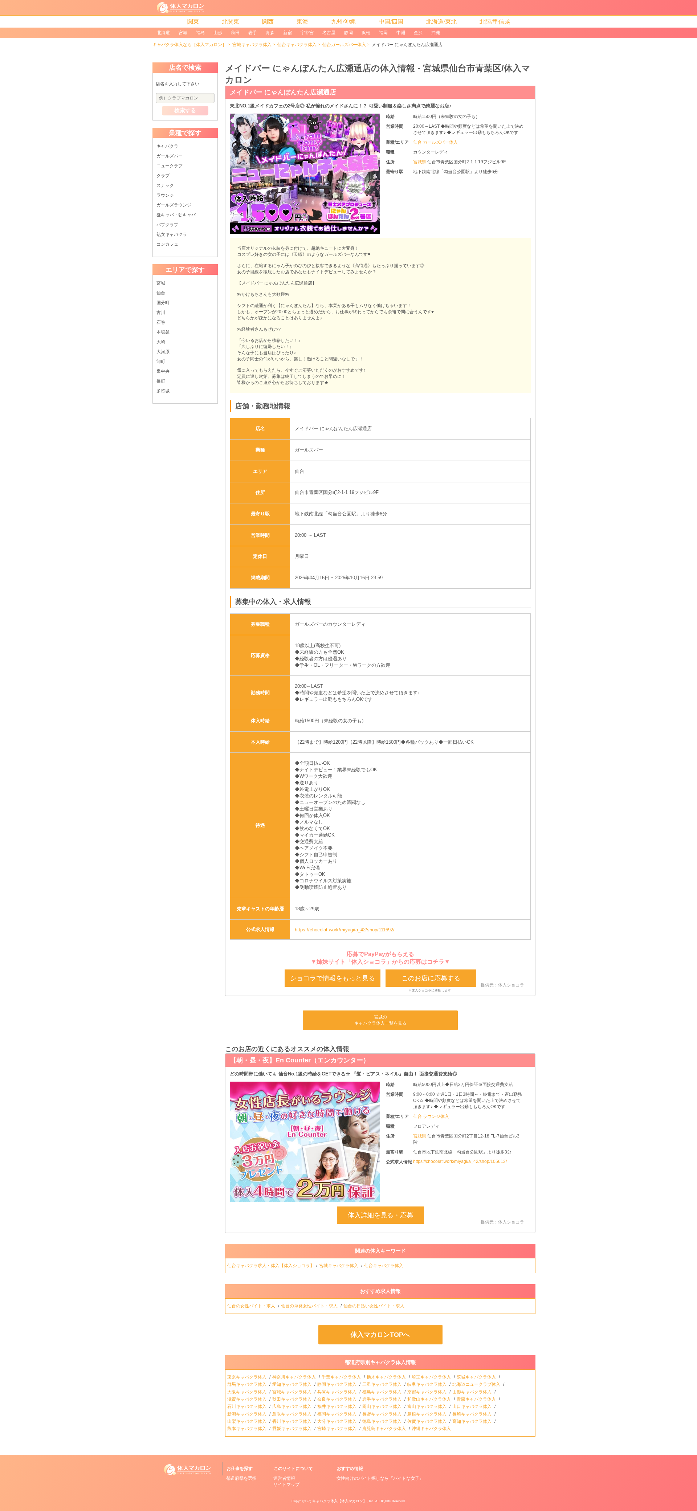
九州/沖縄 (343, 22)
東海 (302, 22)
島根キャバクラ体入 (427, 1414)
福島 (200, 32)
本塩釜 (163, 332)
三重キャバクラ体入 (382, 1384)
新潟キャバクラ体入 (247, 1414)
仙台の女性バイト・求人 (251, 1305)
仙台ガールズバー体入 (344, 44)
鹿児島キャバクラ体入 (384, 1428)
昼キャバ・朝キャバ (176, 214)
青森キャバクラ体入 (477, 1399)
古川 (160, 312)
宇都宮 (307, 32)
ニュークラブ (169, 165)
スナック (165, 185)
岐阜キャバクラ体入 (427, 1384)
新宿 (287, 32)
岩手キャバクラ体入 (382, 1399)
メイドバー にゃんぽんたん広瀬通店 (283, 92)
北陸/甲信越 (495, 22)
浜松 (366, 32)
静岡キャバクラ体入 (337, 1384)
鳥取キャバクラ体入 (292, 1414)
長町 (160, 381)
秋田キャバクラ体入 (292, 1399)
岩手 (252, 32)
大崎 (160, 341)
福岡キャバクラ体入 (337, 1414)
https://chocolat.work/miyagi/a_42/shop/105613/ (460, 1161)
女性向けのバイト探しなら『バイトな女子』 (380, 1478)
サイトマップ (286, 1484)
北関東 (230, 22)
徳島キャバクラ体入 (382, 1421)
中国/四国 (391, 22)
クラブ (163, 175)
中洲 (400, 32)
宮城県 (420, 161)
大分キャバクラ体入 (337, 1421)
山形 (217, 32)
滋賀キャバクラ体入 (247, 1399)
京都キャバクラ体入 (427, 1391)
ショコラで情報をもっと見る (332, 978)
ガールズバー (169, 156)
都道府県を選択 (241, 1478)
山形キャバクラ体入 (472, 1391)
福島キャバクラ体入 (382, 1391)
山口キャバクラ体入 (472, 1406)
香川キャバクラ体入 (292, 1421)
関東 (193, 22)
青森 (270, 32)
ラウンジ (165, 195)
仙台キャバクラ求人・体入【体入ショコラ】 (270, 1265)
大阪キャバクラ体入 (247, 1391)
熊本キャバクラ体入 (247, 1428)
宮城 (183, 32)
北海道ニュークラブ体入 (476, 1384)
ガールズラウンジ (173, 205)
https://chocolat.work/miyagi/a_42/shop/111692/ (345, 929)
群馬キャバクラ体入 (247, 1384)
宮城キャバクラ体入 (252, 44)
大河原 (163, 351)
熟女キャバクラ (171, 234)
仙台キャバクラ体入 (297, 44)
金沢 (418, 32)
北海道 (163, 32)
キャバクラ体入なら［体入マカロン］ (189, 44)
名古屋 (328, 32)
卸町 (160, 361)
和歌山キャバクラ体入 (429, 1399)
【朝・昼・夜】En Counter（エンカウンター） (300, 1060)
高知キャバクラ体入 (472, 1421)
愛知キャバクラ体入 (292, 1384)
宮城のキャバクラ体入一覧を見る (380, 1020)
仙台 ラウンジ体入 (431, 1116)
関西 (268, 22)
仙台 (160, 292)
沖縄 (435, 32)
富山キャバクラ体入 (427, 1406)
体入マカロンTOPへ (380, 1334)
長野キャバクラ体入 (382, 1414)
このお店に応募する (431, 978)
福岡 (383, 32)
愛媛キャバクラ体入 (292, 1428)
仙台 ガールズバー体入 (435, 142)
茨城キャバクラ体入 (477, 1377)
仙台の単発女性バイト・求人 (310, 1305)
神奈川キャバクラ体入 (294, 1377)
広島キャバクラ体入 (292, 1406)
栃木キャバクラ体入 (387, 1377)
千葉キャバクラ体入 (342, 1377)
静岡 (348, 32)
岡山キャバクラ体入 (382, 1406)
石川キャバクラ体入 (247, 1406)
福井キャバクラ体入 (337, 1406)
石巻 (160, 322)
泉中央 (163, 371)
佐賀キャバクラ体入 (427, 1421)
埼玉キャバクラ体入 (432, 1377)
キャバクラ (167, 146)
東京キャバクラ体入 (247, 1377)
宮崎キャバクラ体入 (337, 1428)
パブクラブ (167, 224)
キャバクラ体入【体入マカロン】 (339, 1501)
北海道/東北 (441, 22)
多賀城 (163, 390)
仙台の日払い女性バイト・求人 (374, 1305)
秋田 (235, 32)
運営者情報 (284, 1478)
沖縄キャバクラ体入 (432, 1428)
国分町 (163, 302)
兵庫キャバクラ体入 (337, 1391)
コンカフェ (167, 244)
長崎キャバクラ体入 (472, 1414)
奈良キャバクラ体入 (337, 1399)
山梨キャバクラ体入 (247, 1421)
